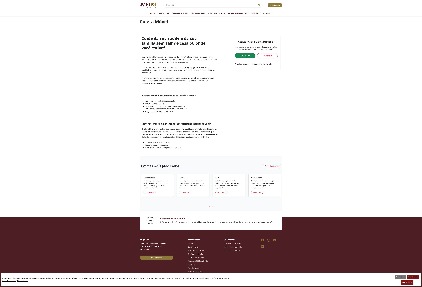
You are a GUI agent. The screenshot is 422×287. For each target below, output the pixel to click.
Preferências (400, 277)
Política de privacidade (9, 281)
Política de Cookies (22, 281)
